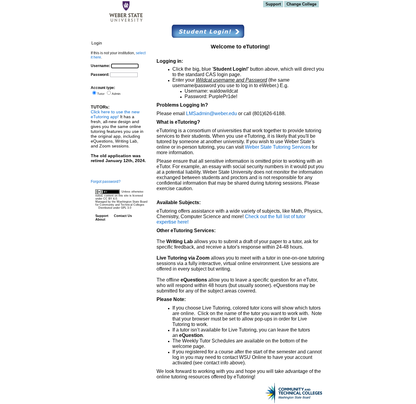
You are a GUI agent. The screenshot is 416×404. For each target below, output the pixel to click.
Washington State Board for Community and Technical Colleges (121, 203)
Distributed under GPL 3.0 (114, 207)
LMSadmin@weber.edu (212, 113)
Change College (301, 4)
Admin (116, 93)
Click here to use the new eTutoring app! (115, 114)
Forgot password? (106, 181)
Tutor (100, 93)
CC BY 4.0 (110, 198)
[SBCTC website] (287, 393)
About (100, 219)
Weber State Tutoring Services (278, 147)
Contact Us (123, 216)
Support (273, 4)
